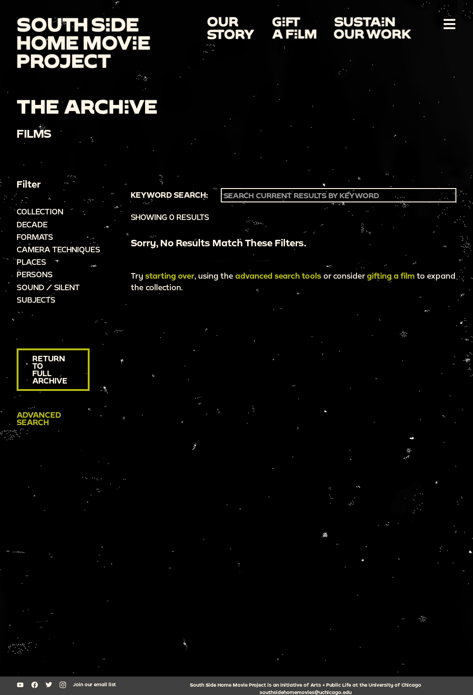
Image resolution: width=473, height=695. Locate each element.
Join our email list (94, 684)
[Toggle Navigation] (447, 23)
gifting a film (391, 275)
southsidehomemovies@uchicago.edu (306, 692)
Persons (35, 274)
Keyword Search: (169, 195)
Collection (40, 211)
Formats (35, 236)
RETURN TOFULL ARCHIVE (49, 369)
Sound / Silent (48, 287)
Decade (32, 224)
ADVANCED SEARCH (39, 418)
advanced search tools (278, 275)
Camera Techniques (58, 249)
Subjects (36, 299)
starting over (169, 275)
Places (31, 261)
